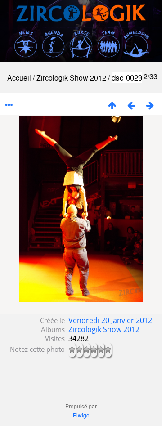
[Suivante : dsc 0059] (149, 105)
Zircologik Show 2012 (71, 77)
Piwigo (81, 415)
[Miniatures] (112, 105)
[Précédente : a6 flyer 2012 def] (131, 105)
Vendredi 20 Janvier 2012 (110, 320)
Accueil (19, 77)
